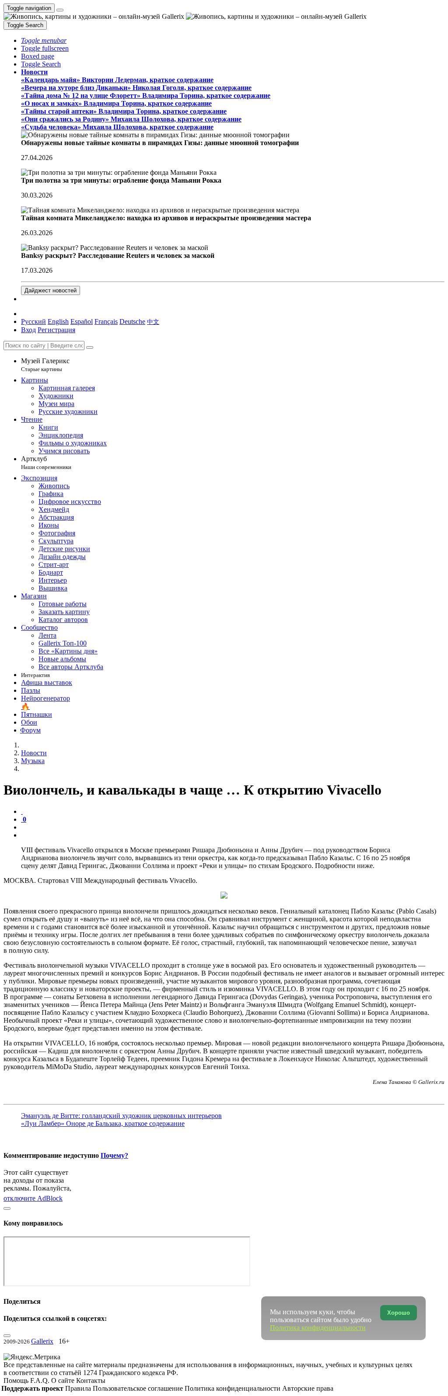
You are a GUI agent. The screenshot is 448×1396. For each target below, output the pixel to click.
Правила (79, 1388)
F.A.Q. (40, 1380)
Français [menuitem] (106, 321)
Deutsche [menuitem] (132, 321)
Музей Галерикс (45, 364)
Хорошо (398, 1312)
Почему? (114, 1155)
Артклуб (46, 462)
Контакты (90, 1380)
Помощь (17, 1380)
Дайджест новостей (50, 290)
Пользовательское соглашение (139, 1388)
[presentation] (232, 827)
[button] (43, 40)
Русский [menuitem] (33, 321)
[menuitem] (153, 321)
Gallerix (42, 1341)
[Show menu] (59, 10)
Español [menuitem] (81, 321)
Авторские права (307, 1388)
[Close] (89, 347)
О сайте (63, 1380)
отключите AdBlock (33, 1198)
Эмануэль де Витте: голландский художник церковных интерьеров (121, 1115)
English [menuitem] (58, 321)
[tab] (22, 811)
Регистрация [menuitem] (56, 329)
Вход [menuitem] (28, 329)
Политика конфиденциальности (233, 1388)
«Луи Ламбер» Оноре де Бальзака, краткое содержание (103, 1123)
